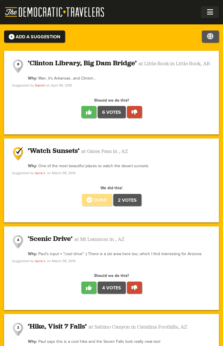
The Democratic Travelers (55, 12)
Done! (99, 200)
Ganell (40, 85)
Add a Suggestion (37, 37)
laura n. (40, 173)
